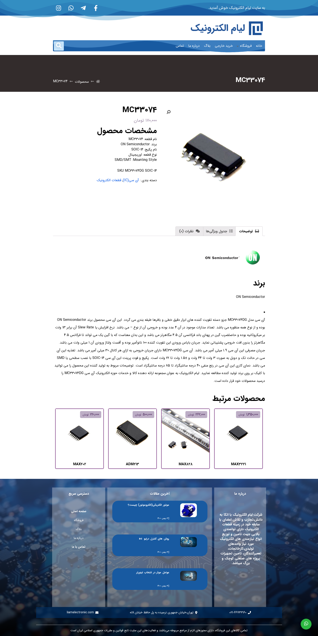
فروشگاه (246, 45)
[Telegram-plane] (83, 7)
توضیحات (246, 231)
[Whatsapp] (71, 7)
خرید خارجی (224, 45)
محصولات (82, 81)
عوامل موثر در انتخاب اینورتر (152, 572)
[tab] (249, 231)
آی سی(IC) (131, 180)
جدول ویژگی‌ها (217, 231)
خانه (259, 45)
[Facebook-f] (95, 7)
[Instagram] (58, 7)
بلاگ (207, 45)
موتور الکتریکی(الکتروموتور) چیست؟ (148, 505)
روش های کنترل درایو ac (154, 539)
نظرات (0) (187, 231)
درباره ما (194, 45)
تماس (180, 45)
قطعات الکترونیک (109, 180)
